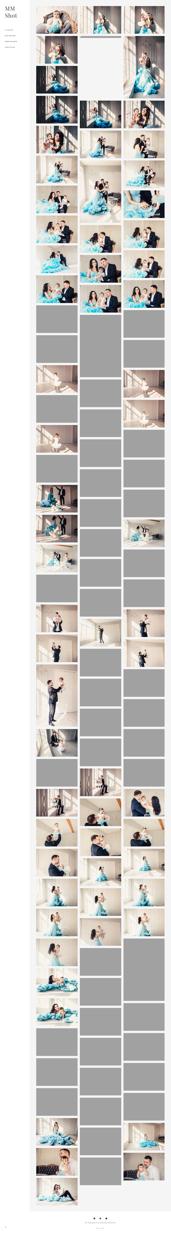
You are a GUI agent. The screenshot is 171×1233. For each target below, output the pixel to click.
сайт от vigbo (100, 1228)
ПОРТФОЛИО (10, 35)
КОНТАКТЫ (10, 47)
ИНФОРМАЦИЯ (11, 41)
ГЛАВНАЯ (9, 30)
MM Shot (11, 12)
